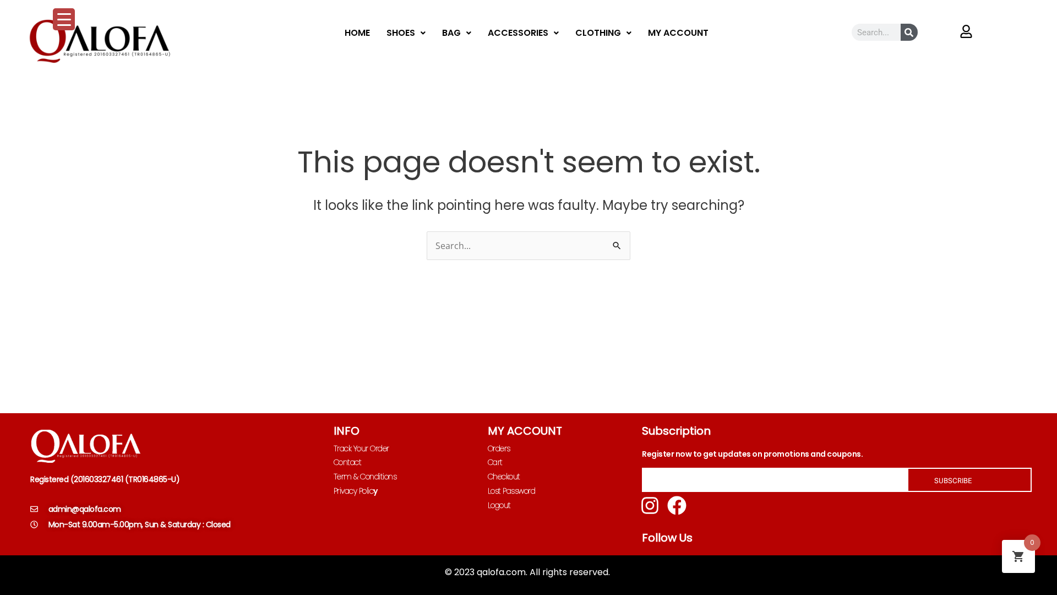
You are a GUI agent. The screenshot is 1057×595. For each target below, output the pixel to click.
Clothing (598, 32)
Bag (451, 32)
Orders (499, 448)
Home (357, 32)
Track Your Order (361, 448)
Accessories (518, 32)
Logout (499, 505)
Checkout (504, 476)
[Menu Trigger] (64, 19)
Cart (495, 462)
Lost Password (512, 490)
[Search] (909, 32)
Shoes (400, 32)
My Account (678, 32)
